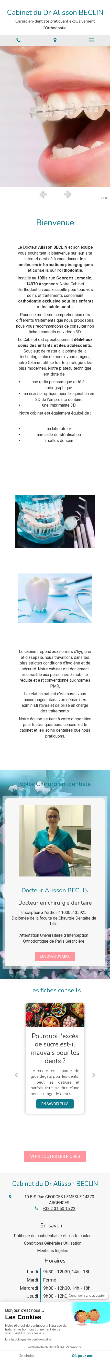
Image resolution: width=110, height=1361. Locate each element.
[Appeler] (18, 40)
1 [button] (102, 198)
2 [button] (106, 198)
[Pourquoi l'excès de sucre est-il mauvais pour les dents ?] (55, 1015)
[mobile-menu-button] (91, 40)
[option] (55, 116)
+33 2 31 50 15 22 (59, 1208)
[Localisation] (55, 40)
